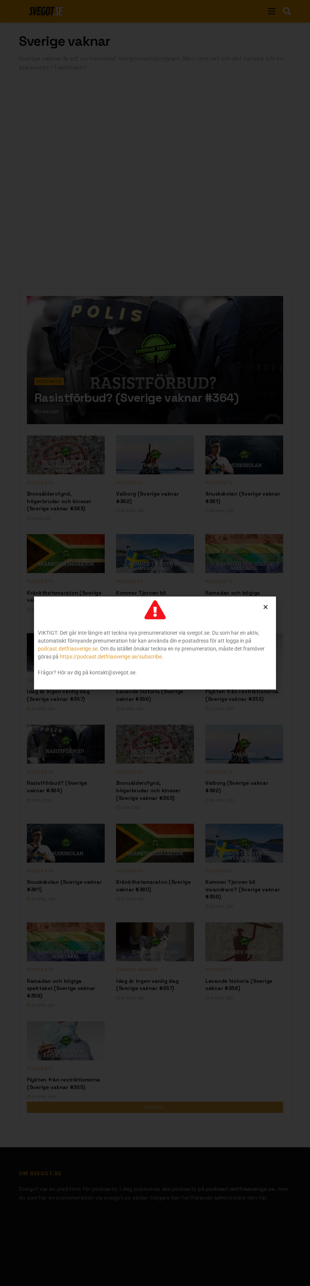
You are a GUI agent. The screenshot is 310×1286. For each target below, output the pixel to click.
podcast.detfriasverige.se (68, 649)
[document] (155, 643)
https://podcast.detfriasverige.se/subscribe (111, 657)
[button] (265, 607)
